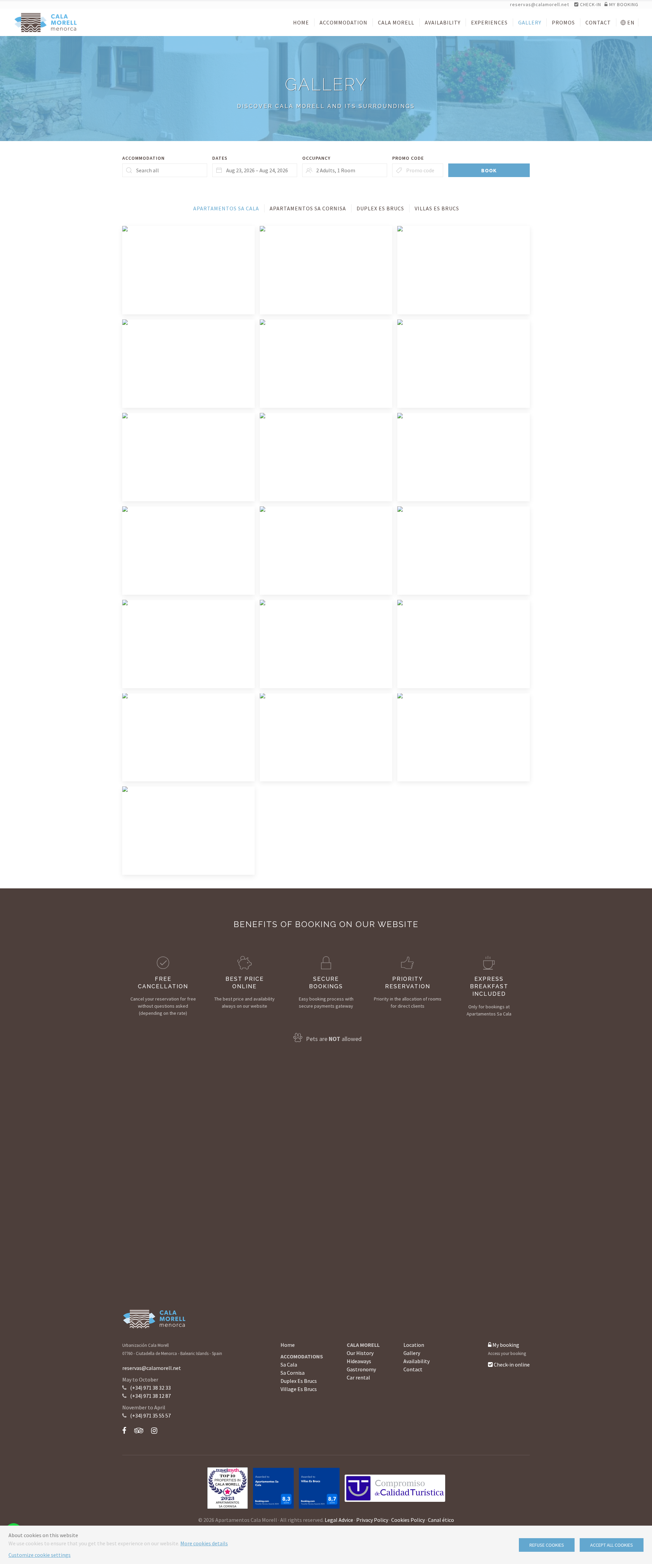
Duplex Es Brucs (298, 1380)
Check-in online (511, 1364)
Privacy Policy (372, 1519)
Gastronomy (361, 1369)
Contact (412, 1369)
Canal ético (441, 1519)
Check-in (590, 4)
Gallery (411, 1353)
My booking (505, 1344)
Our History (360, 1353)
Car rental (358, 1377)
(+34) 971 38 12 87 (150, 1395)
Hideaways (359, 1361)
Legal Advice (339, 1519)
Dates (220, 158)
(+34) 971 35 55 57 (150, 1415)
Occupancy (316, 158)
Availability (416, 1361)
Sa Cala (288, 1364)
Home (287, 1344)
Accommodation (143, 158)
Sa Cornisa (292, 1372)
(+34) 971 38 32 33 (150, 1387)
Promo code (408, 158)
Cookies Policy (408, 1519)
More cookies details (204, 1543)
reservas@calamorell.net (539, 4)
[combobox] (254, 170)
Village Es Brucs (298, 1389)
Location (413, 1344)
